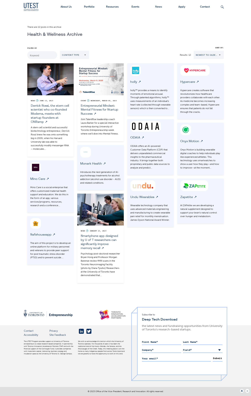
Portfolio (89, 6)
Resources (112, 6)
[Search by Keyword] (53, 55)
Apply (181, 6)
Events (135, 6)
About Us (66, 6)
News (158, 6)
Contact (205, 6)
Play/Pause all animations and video (247, 391)
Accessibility (31, 334)
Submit (217, 358)
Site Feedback (57, 334)
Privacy (53, 330)
